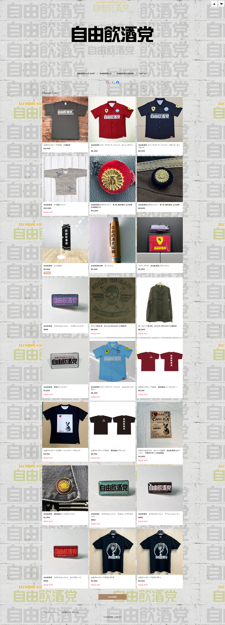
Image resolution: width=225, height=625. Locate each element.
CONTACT (143, 73)
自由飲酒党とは (106, 73)
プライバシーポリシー (51, 612)
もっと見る (112, 597)
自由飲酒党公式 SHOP (86, 73)
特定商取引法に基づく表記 (70, 612)
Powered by (110, 621)
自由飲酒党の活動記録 (125, 73)
